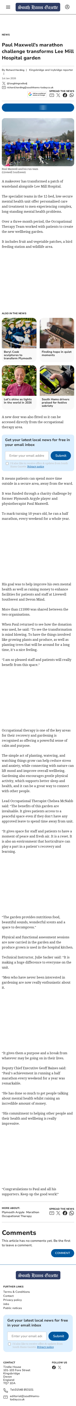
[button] (8, 7)
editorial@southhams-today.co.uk (25, 1398)
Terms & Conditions (16, 1292)
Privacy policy (12, 1300)
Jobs (6, 1304)
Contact (8, 1296)
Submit (60, 455)
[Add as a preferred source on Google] (37, 94)
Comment (62, 1253)
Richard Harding (15, 70)
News (6, 34)
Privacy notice (35, 466)
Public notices (12, 1308)
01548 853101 (24, 1390)
